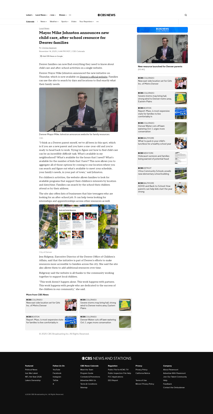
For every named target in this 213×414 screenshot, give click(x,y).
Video (73, 21)
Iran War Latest (31, 373)
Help (165, 380)
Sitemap (83, 388)
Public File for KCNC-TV (118, 370)
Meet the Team (86, 370)
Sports (64, 21)
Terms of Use (141, 380)
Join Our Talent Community (175, 377)
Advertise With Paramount (174, 373)
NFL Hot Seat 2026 (33, 377)
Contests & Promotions (90, 377)
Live (53, 15)
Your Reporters (86, 21)
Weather (53, 21)
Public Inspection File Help (119, 373)
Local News (41, 15)
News (43, 21)
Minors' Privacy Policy (145, 384)
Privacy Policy (141, 370)
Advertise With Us (88, 380)
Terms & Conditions (88, 384)
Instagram (57, 377)
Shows (62, 15)
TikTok (55, 380)
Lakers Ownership (33, 380)
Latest (29, 15)
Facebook (57, 373)
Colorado (30, 21)
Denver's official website (93, 76)
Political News (31, 370)
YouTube (56, 370)
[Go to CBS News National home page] (106, 15)
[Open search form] (186, 15)
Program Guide (86, 373)
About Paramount (170, 370)
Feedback (167, 384)
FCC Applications (115, 377)
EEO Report (113, 380)
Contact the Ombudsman (174, 388)
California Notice (143, 373)
